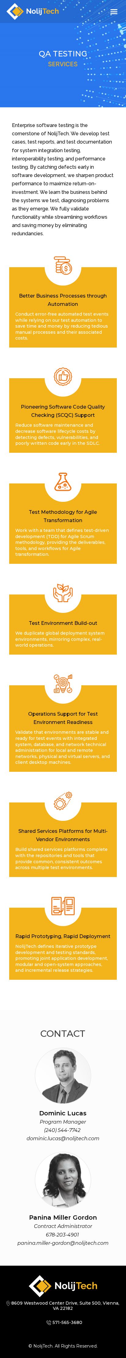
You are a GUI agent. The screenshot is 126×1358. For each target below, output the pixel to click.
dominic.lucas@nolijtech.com (63, 1138)
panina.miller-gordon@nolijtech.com (63, 1243)
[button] (114, 11)
